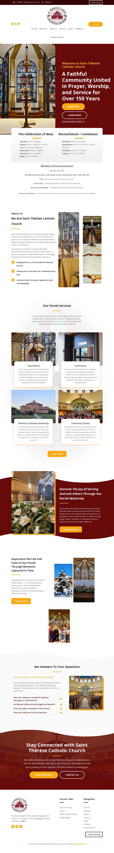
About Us (53, 29)
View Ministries (70, 529)
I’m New (34, 29)
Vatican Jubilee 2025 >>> (73, 121)
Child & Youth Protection (68, 814)
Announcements (57, 37)
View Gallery (21, 601)
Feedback (79, 29)
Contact (62, 29)
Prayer (70, 29)
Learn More (74, 115)
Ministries (43, 29)
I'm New (95, 24)
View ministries (43, 775)
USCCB (62, 811)
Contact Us (72, 775)
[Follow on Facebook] (12, 24)
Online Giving (95, 2)
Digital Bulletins (65, 817)
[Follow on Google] (15, 24)
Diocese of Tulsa (66, 807)
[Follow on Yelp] (19, 24)
